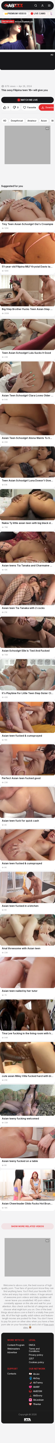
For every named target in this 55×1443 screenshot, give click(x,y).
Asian (44, 121)
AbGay (36, 1378)
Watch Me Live (29, 100)
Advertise (12, 1352)
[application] (27, 34)
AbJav (36, 1374)
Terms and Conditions (34, 1350)
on (17, 21)
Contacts (11, 1373)
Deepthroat (17, 121)
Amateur (32, 121)
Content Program (15, 1345)
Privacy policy (36, 1355)
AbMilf (36, 1387)
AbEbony (37, 1395)
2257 (31, 1358)
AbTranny (38, 1382)
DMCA (32, 1345)
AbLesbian (38, 1399)
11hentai (37, 1404)
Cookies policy (36, 1362)
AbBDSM (37, 1391)
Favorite (31, 107)
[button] (27, 34)
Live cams (40, 13)
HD (4, 121)
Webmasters (13, 1349)
